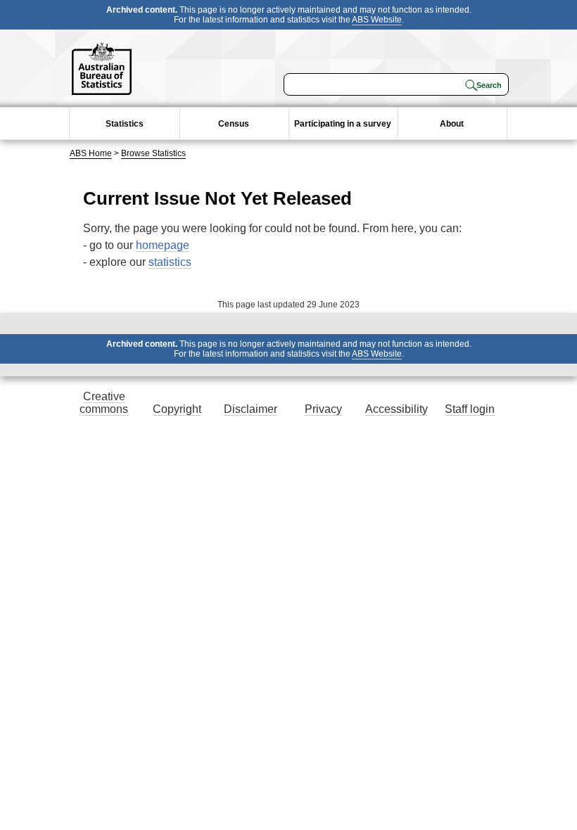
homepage (162, 245)
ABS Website (377, 20)
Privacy (323, 409)
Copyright (177, 409)
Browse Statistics (153, 153)
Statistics (125, 124)
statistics (169, 262)
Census (233, 124)
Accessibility (396, 409)
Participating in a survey (342, 124)
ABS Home (91, 153)
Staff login (470, 409)
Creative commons (104, 402)
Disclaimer (250, 409)
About (452, 124)
